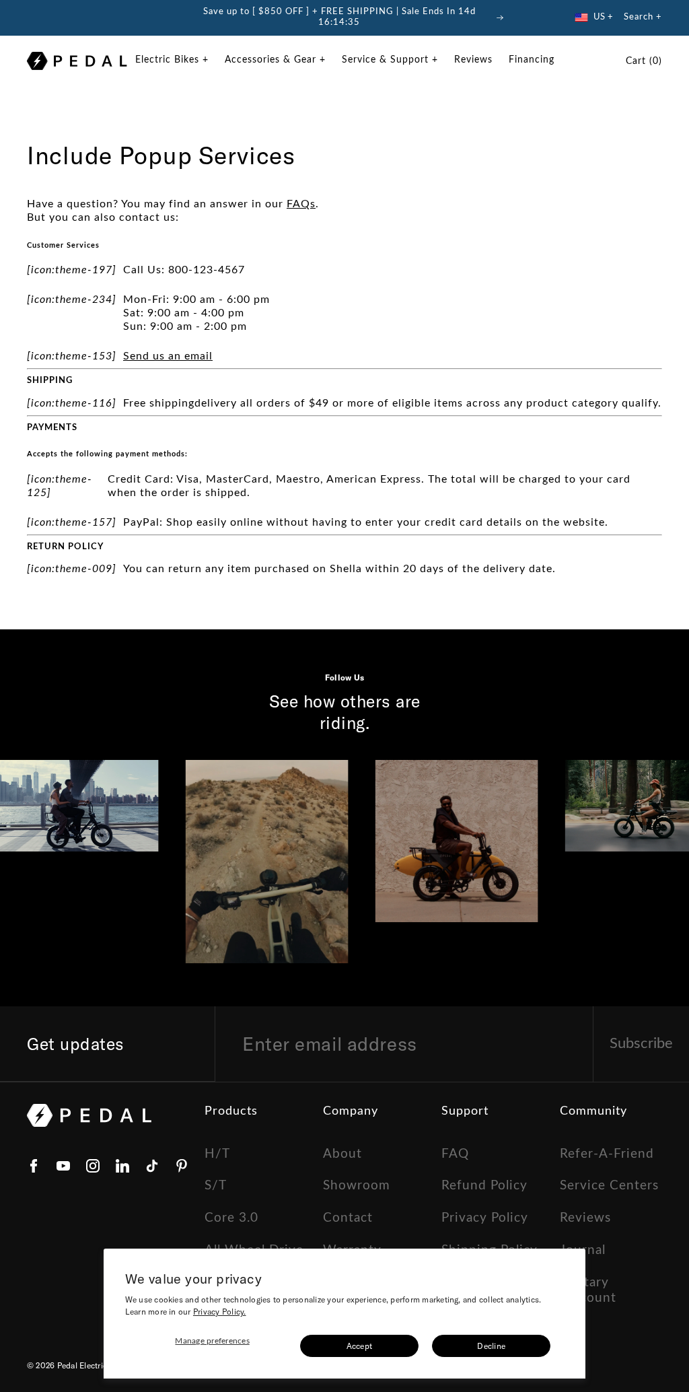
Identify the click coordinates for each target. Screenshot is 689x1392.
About (342, 1154)
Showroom (356, 1185)
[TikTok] (152, 1166)
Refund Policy (484, 1185)
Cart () (644, 61)
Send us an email (168, 356)
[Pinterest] (181, 1166)
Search (638, 17)
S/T (216, 1185)
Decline (491, 1346)
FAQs (301, 204)
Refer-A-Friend (607, 1154)
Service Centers (609, 1185)
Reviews (585, 1218)
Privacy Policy (484, 1218)
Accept (359, 1346)
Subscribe (641, 1043)
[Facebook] (33, 1166)
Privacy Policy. (219, 1312)
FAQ (455, 1154)
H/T (217, 1154)
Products (231, 1111)
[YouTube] (63, 1166)
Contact (348, 1218)
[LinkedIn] (122, 1166)
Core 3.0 (231, 1218)
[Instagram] (93, 1166)
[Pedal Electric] (77, 61)
